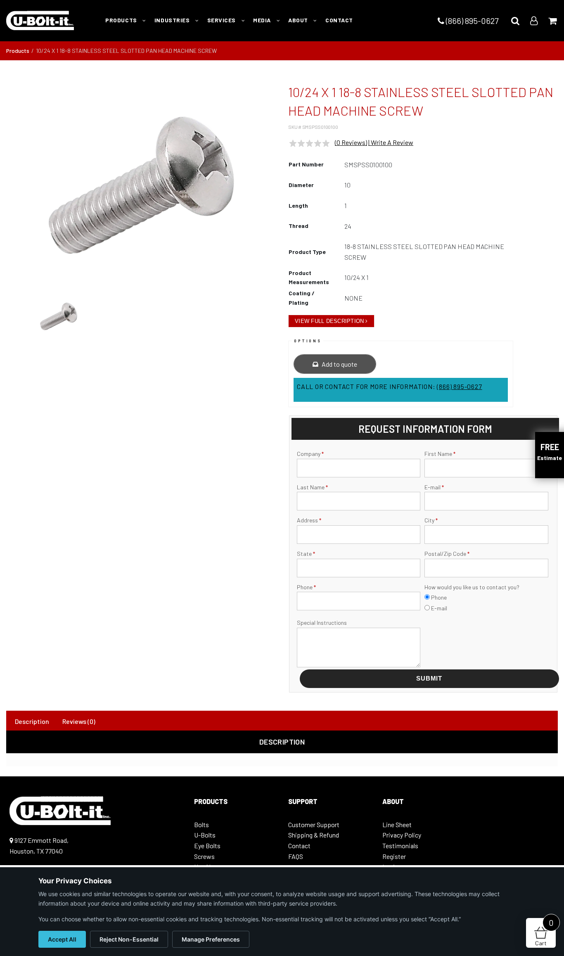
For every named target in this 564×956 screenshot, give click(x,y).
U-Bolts (205, 835)
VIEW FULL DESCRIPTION (329, 321)
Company (310, 453)
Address (309, 520)
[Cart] (552, 20)
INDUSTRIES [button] (172, 20)
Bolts (201, 824)
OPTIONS (307, 341)
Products (17, 50)
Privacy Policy (401, 835)
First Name (439, 453)
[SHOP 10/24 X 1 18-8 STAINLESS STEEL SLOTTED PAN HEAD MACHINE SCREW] (141, 185)
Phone (306, 587)
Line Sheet (397, 824)
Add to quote (338, 364)
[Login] (534, 20)
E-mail (434, 487)
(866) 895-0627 (471, 21)
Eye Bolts (207, 845)
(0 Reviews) (351, 142)
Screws (204, 856)
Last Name (312, 487)
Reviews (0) (78, 721)
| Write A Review (390, 142)
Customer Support (313, 824)
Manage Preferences (211, 939)
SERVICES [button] (222, 20)
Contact (299, 845)
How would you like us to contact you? (471, 587)
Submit (429, 678)
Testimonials (400, 845)
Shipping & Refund (313, 835)
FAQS (295, 856)
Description (32, 721)
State (306, 553)
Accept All (62, 939)
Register (394, 856)
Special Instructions (322, 622)
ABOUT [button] (298, 20)
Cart (544, 932)
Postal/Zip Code (446, 553)
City (431, 520)
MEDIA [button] (262, 20)
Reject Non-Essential (129, 939)
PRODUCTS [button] (121, 20)
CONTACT (339, 20)
